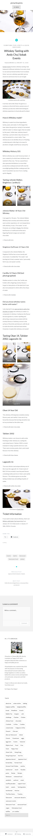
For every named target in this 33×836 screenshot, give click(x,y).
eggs (22, 738)
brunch (21, 710)
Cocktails (8, 724)
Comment (24, 623)
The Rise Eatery (10, 794)
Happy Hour (14, 749)
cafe (22, 714)
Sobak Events (7, 67)
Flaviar (19, 228)
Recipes (20, 773)
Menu (17, 7)
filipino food (9, 745)
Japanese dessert (11, 759)
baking (25, 703)
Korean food (18, 762)
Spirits (15, 556)
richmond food (18, 776)
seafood (15, 780)
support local (21, 783)
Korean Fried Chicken (12, 766)
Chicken (23, 717)
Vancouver (16, 47)
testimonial (9, 790)
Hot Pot (20, 755)
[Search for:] (16, 815)
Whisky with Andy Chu (9, 521)
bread (7, 710)
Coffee (15, 724)
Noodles (23, 769)
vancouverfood (21, 804)
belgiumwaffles (21, 707)
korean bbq (9, 762)
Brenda (12, 62)
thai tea (17, 790)
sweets (13, 787)
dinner (21, 735)
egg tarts (8, 742)
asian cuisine (17, 703)
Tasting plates (22, 787)
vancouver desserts (20, 797)
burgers (16, 714)
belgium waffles (10, 707)
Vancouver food (13, 559)
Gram (7, 749)
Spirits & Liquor (23, 45)
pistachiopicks (16, 3)
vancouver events (11, 801)
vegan (7, 808)
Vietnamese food (17, 808)
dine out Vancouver (11, 735)
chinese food (9, 721)
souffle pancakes (10, 783)
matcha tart (9, 769)
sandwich (8, 780)
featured (22, 742)
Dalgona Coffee (20, 728)
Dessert (8, 731)
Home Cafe (9, 752)
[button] (9, 196)
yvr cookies (15, 811)
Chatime (16, 717)
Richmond (8, 776)
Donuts (8, 738)
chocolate (18, 721)
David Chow (20, 509)
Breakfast (14, 710)
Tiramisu (19, 794)
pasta (7, 773)
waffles (8, 811)
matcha (23, 766)
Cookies (22, 724)
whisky (22, 559)
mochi (16, 769)
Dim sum (15, 731)
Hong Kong (18, 752)
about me (8, 703)
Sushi (7, 787)
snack (22, 780)
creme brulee (9, 728)
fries (21, 745)
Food (15, 45)
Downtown (8, 45)
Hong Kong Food (11, 755)
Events (9, 556)
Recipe (13, 773)
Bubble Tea (9, 714)
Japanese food (22, 759)
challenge (8, 717)
